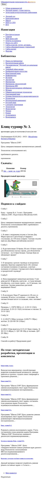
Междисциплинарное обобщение (19, 88)
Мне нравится (11, 473)
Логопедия (10, 80)
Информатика (11, 75)
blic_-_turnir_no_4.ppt (12, 171)
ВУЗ (7, 25)
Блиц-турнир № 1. (6, 381)
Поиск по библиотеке (14, 61)
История (9, 78)
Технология (10, 107)
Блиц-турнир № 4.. (6, 410)
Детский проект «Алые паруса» (18, 10)
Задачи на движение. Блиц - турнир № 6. (12, 441)
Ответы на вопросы (13, 41)
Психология (10, 98)
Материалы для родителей (16, 84)
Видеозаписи (11, 117)
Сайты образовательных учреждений (20, 47)
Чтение (8, 111)
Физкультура (10, 109)
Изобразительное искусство (16, 71)
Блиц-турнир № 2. (6, 394)
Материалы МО (12, 86)
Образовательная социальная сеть (18, 2)
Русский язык (11, 103)
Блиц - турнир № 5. (6, 425)
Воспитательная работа (15, 63)
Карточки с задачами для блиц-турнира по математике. (17, 458)
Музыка (9, 90)
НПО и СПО (11, 23)
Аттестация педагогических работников (21, 12)
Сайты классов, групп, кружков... (19, 45)
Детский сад (10, 16)
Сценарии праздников (14, 105)
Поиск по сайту (12, 43)
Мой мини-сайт (12, 39)
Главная (9, 37)
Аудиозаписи (11, 115)
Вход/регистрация (13, 34)
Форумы (9, 51)
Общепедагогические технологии (19, 92)
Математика (10, 82)
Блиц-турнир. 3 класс (7, 365)
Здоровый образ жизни (15, 69)
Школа (8, 20)
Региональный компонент (16, 100)
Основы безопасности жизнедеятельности (22, 96)
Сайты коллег (11, 49)
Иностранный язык (13, 73)
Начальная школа (12, 18)
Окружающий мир (13, 94)
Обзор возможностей (14, 8)
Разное (8, 113)
